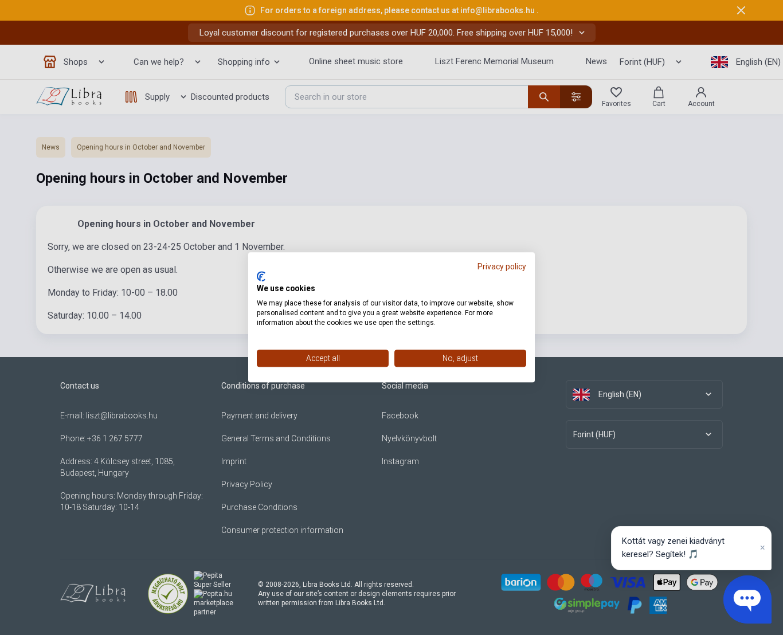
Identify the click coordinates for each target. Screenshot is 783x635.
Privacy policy (501, 266)
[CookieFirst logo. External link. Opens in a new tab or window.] (261, 276)
